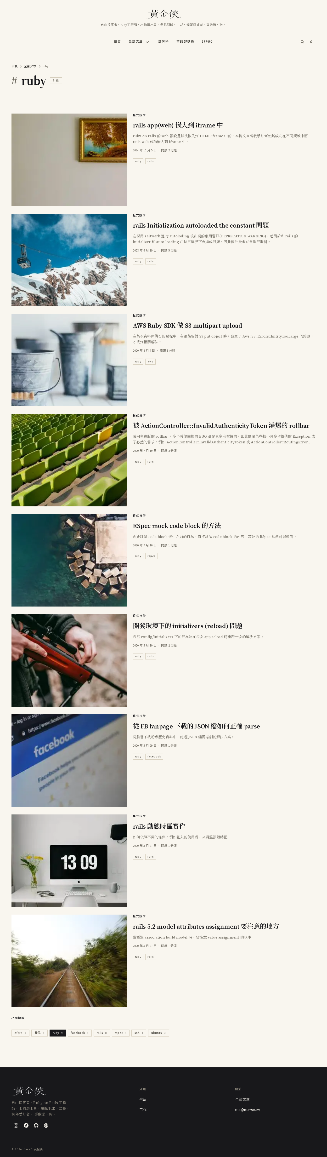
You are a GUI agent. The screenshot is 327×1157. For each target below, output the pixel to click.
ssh (139, 1033)
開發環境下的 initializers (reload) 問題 (187, 625)
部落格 (163, 42)
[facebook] (26, 1125)
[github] (36, 1125)
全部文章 (136, 42)
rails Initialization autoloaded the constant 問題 (201, 225)
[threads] (46, 1125)
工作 (143, 1109)
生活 (143, 1099)
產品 (39, 1033)
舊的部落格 (185, 42)
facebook (154, 757)
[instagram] (16, 1125)
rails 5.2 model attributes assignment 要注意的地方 (206, 926)
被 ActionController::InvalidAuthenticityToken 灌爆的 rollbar (221, 425)
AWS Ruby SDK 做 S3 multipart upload (187, 325)
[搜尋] (302, 42)
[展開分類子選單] (147, 42)
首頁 (117, 42)
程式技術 (139, 115)
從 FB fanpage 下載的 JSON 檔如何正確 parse (196, 726)
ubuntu (158, 1033)
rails (150, 161)
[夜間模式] (311, 42)
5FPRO (207, 42)
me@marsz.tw (247, 1109)
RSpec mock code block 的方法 (177, 525)
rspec (151, 556)
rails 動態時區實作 (159, 826)
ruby (138, 161)
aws (150, 362)
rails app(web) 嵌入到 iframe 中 (178, 125)
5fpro (20, 1033)
